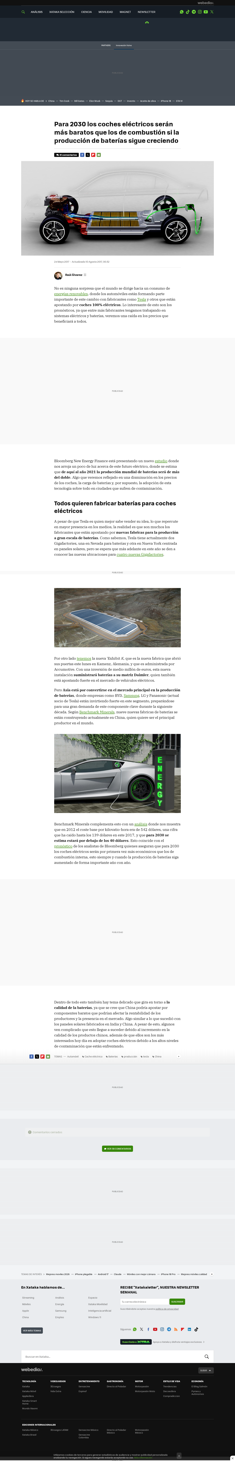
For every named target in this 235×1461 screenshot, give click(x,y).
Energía (59, 1304)
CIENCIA (86, 12)
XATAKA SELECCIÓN (61, 12)
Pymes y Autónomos (197, 1392)
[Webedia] (206, 3)
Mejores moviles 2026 (58, 1274)
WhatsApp (182, 12)
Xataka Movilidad (98, 1304)
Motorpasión (142, 1386)
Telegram (194, 12)
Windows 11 (94, 1317)
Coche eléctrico (93, 1056)
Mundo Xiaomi (30, 1408)
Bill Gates (79, 100)
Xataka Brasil (29, 1434)
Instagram (200, 12)
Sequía (109, 100)
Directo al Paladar (116, 1386)
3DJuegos (55, 1386)
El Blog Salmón (199, 1386)
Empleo (59, 1317)
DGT (120, 100)
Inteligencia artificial (99, 1310)
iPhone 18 (166, 100)
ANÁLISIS (36, 12)
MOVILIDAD (106, 12)
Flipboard (93, 155)
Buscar (207, 1356)
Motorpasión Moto (145, 1391)
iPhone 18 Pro (168, 1274)
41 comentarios (68, 154)
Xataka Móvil (29, 1391)
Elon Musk (94, 100)
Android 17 (103, 1274)
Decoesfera (169, 1391)
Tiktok (188, 12)
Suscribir (177, 1301)
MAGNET (125, 12)
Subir (203, 1370)
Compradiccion (171, 1396)
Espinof (83, 1391)
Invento (131, 100)
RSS (176, 1328)
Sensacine (84, 1386)
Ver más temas (32, 1330)
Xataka (26, 1386)
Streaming (28, 1297)
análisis (140, 824)
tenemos (84, 658)
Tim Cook (64, 100)
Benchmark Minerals (96, 712)
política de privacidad (167, 1308)
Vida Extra (55, 1391)
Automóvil (73, 1056)
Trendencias (170, 1386)
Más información (143, 1457)
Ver (119, 1148)
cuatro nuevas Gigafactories (140, 554)
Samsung (131, 695)
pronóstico (63, 846)
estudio (161, 460)
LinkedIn (189, 1328)
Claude (118, 1274)
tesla (146, 1056)
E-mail (99, 155)
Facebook (82, 155)
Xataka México (30, 1429)
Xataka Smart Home (29, 1402)
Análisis (59, 1297)
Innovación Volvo (124, 45)
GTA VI (179, 100)
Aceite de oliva (148, 100)
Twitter (212, 12)
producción (130, 1056)
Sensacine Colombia (84, 1436)
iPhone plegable (84, 1274)
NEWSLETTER (146, 12)
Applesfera (28, 1396)
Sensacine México (88, 1429)
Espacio (92, 1297)
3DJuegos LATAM (59, 1429)
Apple (25, 1310)
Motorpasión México (142, 1431)
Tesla (141, 299)
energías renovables (71, 293)
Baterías (113, 1056)
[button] (75, 275)
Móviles (26, 1304)
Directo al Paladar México (116, 1431)
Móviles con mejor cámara (141, 1274)
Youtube (206, 12)
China (51, 100)
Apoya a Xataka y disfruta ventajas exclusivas (177, 1342)
